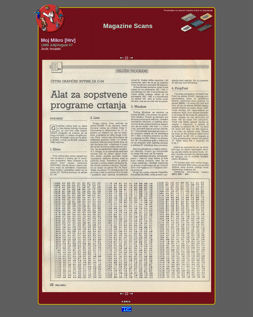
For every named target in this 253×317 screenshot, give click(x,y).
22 (126, 58)
